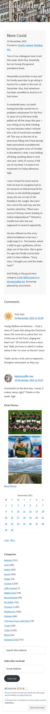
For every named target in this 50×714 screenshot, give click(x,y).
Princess (8, 607)
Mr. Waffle (8, 602)
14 (43, 511)
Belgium (8, 560)
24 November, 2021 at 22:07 (29, 380)
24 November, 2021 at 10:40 (29, 318)
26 (30, 523)
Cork (6, 565)
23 (12, 523)
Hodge (7, 579)
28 (43, 523)
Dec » (12, 540)
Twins (7, 630)
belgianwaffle (25, 6)
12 (30, 511)
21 (43, 517)
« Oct (6, 540)
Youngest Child (11, 639)
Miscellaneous (11, 597)
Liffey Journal (10, 588)
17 (18, 517)
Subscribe (12, 678)
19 (30, 517)
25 (24, 523)
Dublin (7, 569)
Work (6, 635)
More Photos (10, 486)
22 (6, 523)
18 (24, 517)
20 (37, 517)
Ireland (29, 45)
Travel (7, 625)
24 (18, 523)
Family (21, 45)
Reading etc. (10, 611)
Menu (26, 17)
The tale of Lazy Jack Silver (17, 621)
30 (12, 529)
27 (37, 523)
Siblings (8, 616)
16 (12, 517)
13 (37, 511)
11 (24, 511)
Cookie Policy (9, 703)
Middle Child (10, 593)
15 (6, 517)
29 (6, 529)
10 (18, 511)
